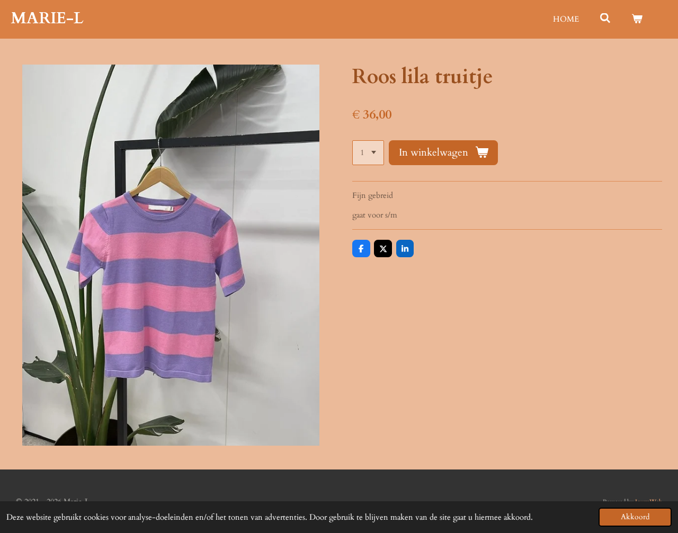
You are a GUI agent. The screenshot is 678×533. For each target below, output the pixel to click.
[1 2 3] (368, 152)
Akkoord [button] (635, 517)
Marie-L (47, 18)
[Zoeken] (605, 18)
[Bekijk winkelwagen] (637, 19)
